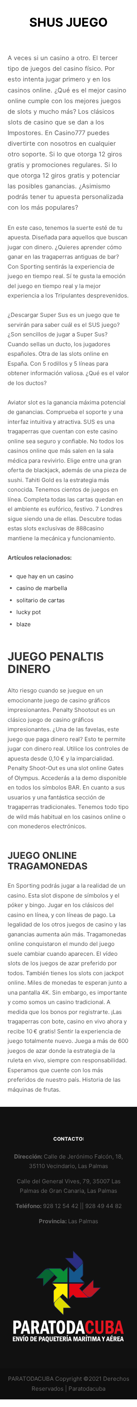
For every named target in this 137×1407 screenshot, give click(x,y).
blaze (23, 624)
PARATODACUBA (31, 1378)
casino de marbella (41, 588)
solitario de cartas (40, 600)
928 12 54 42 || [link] (64, 1206)
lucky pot (28, 612)
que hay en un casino (44, 576)
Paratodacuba (86, 1388)
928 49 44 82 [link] (103, 1206)
